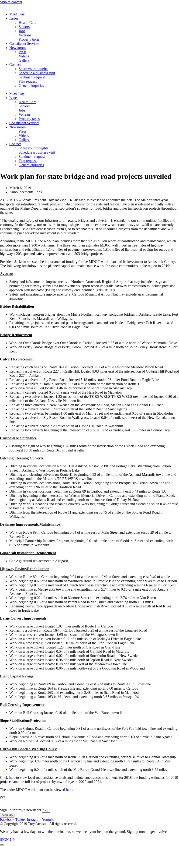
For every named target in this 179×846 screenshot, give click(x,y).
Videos (24, 56)
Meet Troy (17, 14)
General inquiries (31, 86)
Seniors (24, 27)
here (12, 777)
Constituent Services (24, 44)
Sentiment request (32, 77)
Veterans (25, 35)
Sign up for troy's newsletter (21, 810)
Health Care (27, 23)
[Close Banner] (2, 845)
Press (22, 52)
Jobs (22, 31)
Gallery (24, 60)
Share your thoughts (33, 69)
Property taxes (29, 39)
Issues (13, 18)
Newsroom (17, 48)
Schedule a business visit (37, 73)
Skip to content (11, 2)
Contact (15, 65)
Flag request (28, 81)
